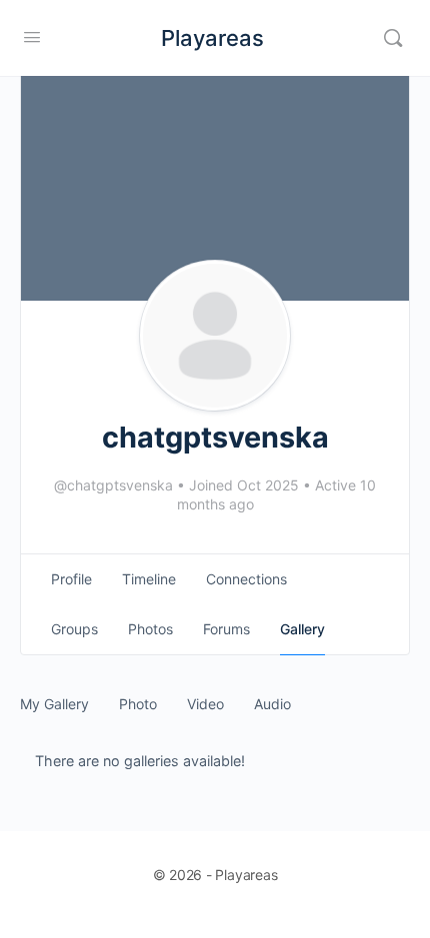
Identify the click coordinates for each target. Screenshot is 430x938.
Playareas (212, 38)
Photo (138, 703)
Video (205, 703)
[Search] (393, 38)
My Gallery (54, 703)
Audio (272, 703)
